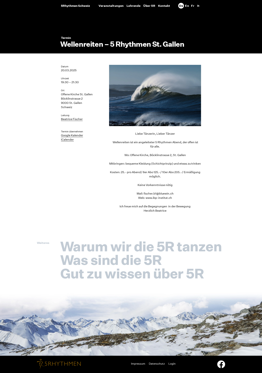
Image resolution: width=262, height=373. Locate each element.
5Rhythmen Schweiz (75, 5)
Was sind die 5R (110, 260)
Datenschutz (157, 363)
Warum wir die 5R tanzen (141, 246)
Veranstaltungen (111, 5)
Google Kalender (72, 135)
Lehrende (133, 5)
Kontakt (164, 5)
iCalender (67, 139)
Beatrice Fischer (72, 119)
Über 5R (149, 5)
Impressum (138, 363)
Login (172, 363)
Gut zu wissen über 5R (132, 273)
